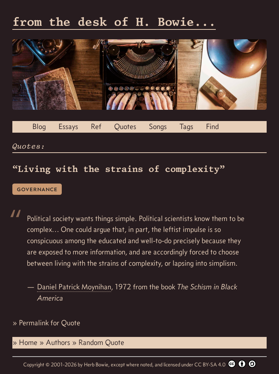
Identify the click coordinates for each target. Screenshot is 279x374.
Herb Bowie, (97, 364)
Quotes (125, 126)
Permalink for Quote (49, 322)
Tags (186, 126)
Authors (59, 342)
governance (37, 189)
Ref (96, 126)
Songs (158, 126)
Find (212, 126)
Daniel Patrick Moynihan (74, 286)
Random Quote (101, 342)
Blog (39, 126)
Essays (68, 126)
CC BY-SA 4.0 (210, 364)
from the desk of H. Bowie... (114, 21)
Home (29, 342)
